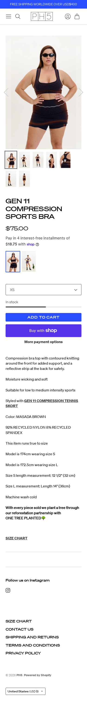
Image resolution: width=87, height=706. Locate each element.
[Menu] (8, 16)
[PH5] (41, 16)
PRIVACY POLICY (23, 653)
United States (23, 691)
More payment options (43, 341)
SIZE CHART (19, 621)
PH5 (19, 675)
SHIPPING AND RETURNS (32, 637)
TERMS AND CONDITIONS (33, 645)
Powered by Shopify (37, 675)
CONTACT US (19, 629)
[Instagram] (8, 591)
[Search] (17, 16)
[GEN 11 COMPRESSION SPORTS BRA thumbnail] (11, 160)
